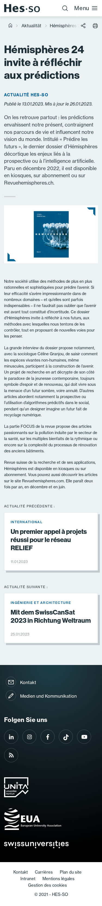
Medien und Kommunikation (48, 696)
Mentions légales (58, 878)
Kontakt (28, 682)
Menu (81, 8)
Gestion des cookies (47, 885)
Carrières (44, 872)
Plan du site (71, 872)
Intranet (27, 878)
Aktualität (31, 25)
